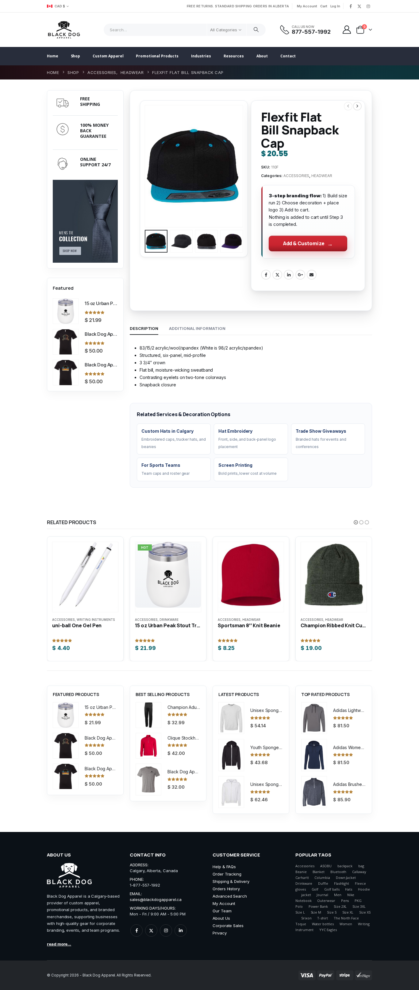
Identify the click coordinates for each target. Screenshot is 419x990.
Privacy (220, 932)
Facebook (266, 275)
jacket (306, 894)
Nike (351, 894)
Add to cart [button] (80, 555)
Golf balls (331, 889)
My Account (307, 6)
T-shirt (322, 918)
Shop (75, 56)
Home (52, 56)
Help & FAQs (224, 866)
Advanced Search (230, 896)
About (262, 56)
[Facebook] (351, 6)
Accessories (304, 866)
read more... (59, 944)
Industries (201, 56)
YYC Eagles (327, 929)
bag (361, 866)
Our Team (222, 910)
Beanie (301, 871)
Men (337, 894)
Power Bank (318, 906)
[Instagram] (368, 6)
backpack (344, 866)
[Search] (256, 30)
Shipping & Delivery (231, 881)
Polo (299, 906)
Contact (288, 56)
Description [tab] (144, 328)
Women (346, 924)
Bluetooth (338, 871)
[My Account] (347, 29)
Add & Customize (304, 243)
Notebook (303, 900)
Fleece (360, 883)
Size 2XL (340, 906)
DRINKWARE (169, 619)
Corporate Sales (228, 925)
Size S (331, 912)
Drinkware (303, 883)
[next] (357, 106)
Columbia (322, 877)
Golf (315, 889)
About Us (221, 918)
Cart (323, 6)
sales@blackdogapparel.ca (156, 899)
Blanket (319, 871)
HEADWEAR (321, 175)
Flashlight (341, 883)
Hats (348, 889)
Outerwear (326, 900)
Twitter (277, 275)
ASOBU (326, 866)
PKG (358, 900)
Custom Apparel (108, 56)
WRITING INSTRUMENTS (96, 619)
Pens (345, 900)
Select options (163, 555)
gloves (300, 889)
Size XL (348, 912)
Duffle (323, 883)
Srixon (306, 918)
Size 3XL (358, 906)
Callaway (359, 871)
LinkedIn (289, 275)
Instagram (166, 930)
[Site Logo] (64, 30)
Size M (316, 912)
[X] (359, 6)
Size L (300, 912)
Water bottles (323, 924)
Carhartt (302, 877)
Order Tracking (227, 874)
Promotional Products (157, 56)
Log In (335, 6)
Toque (300, 924)
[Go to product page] (66, 311)
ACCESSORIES (296, 175)
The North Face (346, 918)
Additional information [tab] (197, 328)
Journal (322, 894)
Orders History (226, 888)
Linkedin (181, 930)
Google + (300, 275)
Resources (234, 56)
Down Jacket (346, 877)
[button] (146, 166)
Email (312, 275)
